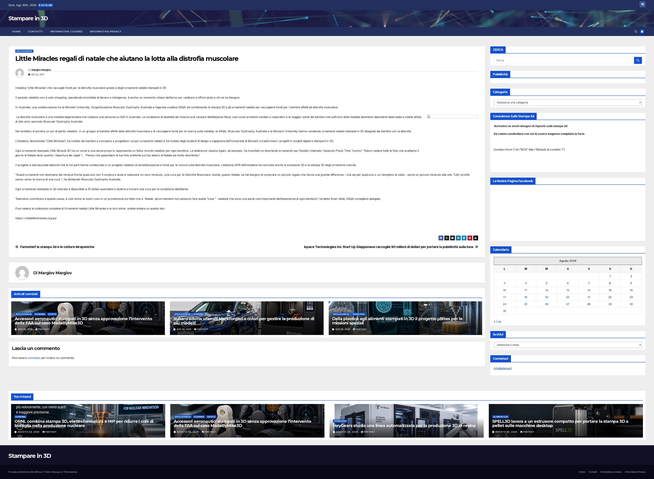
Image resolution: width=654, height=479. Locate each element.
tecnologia (358, 314)
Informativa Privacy (106, 31)
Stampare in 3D (28, 18)
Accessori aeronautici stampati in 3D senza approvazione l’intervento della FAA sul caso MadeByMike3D (83, 320)
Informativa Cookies (66, 31)
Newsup (56, 471)
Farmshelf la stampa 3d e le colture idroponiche (57, 247)
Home (16, 31)
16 (631, 290)
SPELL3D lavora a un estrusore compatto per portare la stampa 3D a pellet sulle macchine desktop (560, 423)
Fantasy (43, 329)
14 (588, 290)
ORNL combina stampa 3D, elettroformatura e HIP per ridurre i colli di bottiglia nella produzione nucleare (83, 423)
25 (525, 304)
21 (589, 297)
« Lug (497, 321)
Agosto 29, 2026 (29, 432)
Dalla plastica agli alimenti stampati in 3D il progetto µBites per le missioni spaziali (397, 320)
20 (567, 297)
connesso (34, 358)
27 (567, 304)
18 (525, 297)
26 (546, 304)
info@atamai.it (503, 368)
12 (546, 290)
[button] (636, 31)
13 (567, 290)
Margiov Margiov (41, 69)
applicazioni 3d (24, 51)
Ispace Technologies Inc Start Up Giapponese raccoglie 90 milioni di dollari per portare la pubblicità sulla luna (388, 247)
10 (504, 290)
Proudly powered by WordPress (26, 471)
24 (504, 304)
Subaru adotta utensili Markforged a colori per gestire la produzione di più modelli (243, 320)
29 (610, 304)
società (52, 314)
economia (40, 314)
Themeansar (70, 471)
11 (526, 290)
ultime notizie (500, 417)
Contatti (35, 31)
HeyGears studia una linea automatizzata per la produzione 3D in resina (404, 425)
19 (546, 297)
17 (504, 297)
